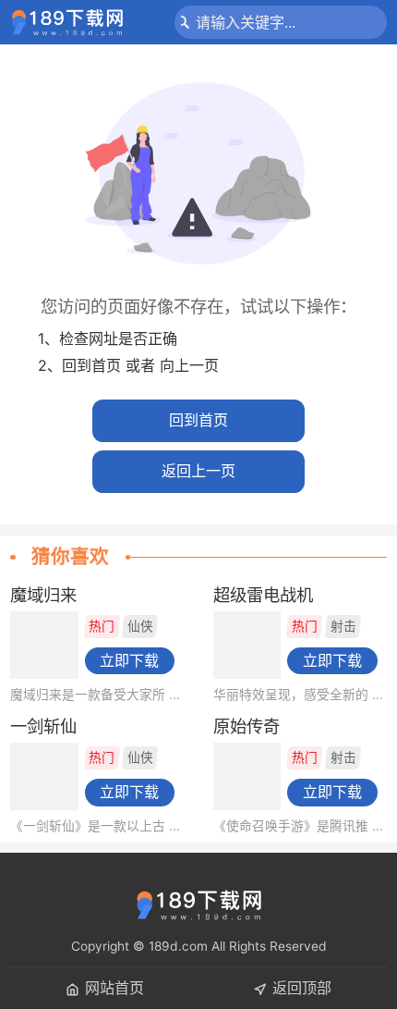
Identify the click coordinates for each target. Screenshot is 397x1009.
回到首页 (198, 420)
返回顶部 (301, 987)
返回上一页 (198, 470)
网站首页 (114, 987)
